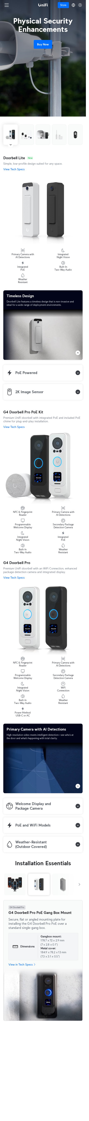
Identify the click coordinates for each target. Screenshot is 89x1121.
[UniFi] (43, 5)
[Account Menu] (80, 4)
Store (63, 5)
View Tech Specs (14, 169)
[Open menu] (6, 5)
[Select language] (73, 5)
